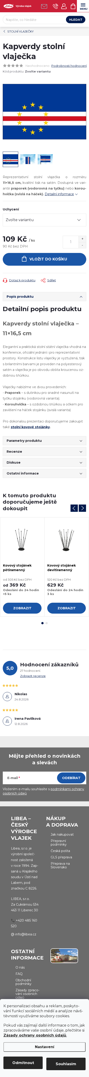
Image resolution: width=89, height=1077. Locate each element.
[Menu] (83, 6)
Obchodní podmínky (23, 982)
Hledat (75, 19)
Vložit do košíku (48, 259)
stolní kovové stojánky (30, 427)
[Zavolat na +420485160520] (55, 6)
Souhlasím (66, 1064)
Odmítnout (23, 1063)
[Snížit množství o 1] (82, 245)
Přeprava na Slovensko (60, 865)
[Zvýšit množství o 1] (82, 239)
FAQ (19, 974)
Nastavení (44, 1047)
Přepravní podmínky (59, 843)
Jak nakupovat (62, 834)
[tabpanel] (22, 566)
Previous (74, 508)
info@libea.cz (25, 934)
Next (82, 508)
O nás (20, 967)
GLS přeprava (61, 857)
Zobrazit (22, 608)
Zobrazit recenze (33, 676)
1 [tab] (42, 623)
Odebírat (71, 778)
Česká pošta (60, 851)
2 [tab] (46, 623)
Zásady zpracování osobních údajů (27, 994)
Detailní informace (59, 194)
